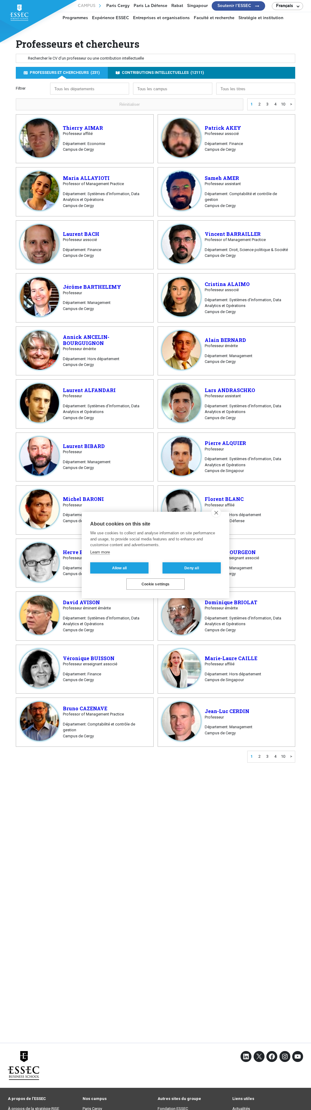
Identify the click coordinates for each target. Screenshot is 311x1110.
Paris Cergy (118, 6)
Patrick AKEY (223, 128)
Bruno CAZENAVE (85, 708)
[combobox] (89, 89)
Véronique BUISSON (88, 658)
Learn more (100, 552)
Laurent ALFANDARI (89, 390)
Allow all (119, 568)
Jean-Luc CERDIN (227, 711)
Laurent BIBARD (84, 446)
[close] (216, 512)
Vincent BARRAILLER (233, 234)
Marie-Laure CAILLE (231, 658)
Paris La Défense (150, 6)
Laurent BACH (81, 234)
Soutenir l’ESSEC (234, 6)
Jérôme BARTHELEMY (92, 287)
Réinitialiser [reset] (129, 104)
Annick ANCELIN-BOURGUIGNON (86, 340)
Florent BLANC (224, 499)
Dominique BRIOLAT (231, 602)
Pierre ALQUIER (225, 443)
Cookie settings (155, 584)
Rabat (177, 6)
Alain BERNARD (225, 340)
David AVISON (81, 602)
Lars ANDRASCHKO (230, 390)
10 (283, 104)
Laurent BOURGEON (230, 552)
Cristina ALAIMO (227, 284)
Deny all (191, 568)
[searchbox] (78, 89)
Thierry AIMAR (83, 128)
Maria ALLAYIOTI (86, 178)
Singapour (197, 6)
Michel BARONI (83, 499)
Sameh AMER (222, 178)
